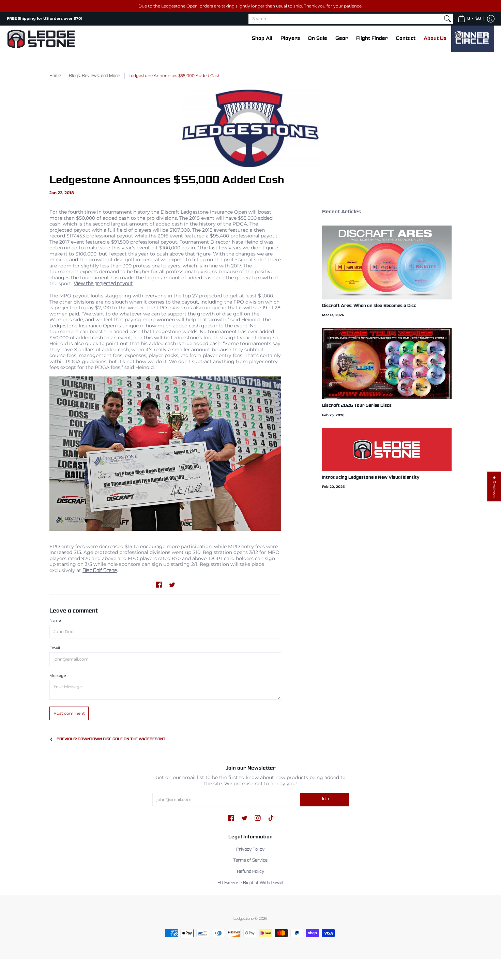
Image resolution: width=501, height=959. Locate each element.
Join (325, 799)
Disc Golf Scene (99, 570)
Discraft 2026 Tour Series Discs (357, 406)
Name (55, 620)
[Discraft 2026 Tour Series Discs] (387, 364)
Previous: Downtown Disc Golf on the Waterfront (111, 739)
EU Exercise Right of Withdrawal (250, 883)
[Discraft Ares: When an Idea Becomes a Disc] (387, 262)
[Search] (447, 19)
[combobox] (345, 19)
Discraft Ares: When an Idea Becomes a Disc (369, 306)
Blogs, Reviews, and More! (95, 76)
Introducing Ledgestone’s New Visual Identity (371, 478)
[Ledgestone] (41, 39)
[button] (469, 19)
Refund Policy (250, 872)
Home (55, 76)
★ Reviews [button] (494, 486)
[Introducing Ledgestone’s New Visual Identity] (387, 449)
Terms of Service (250, 861)
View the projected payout (103, 283)
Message (57, 676)
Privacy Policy (250, 850)
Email (54, 648)
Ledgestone (243, 919)
